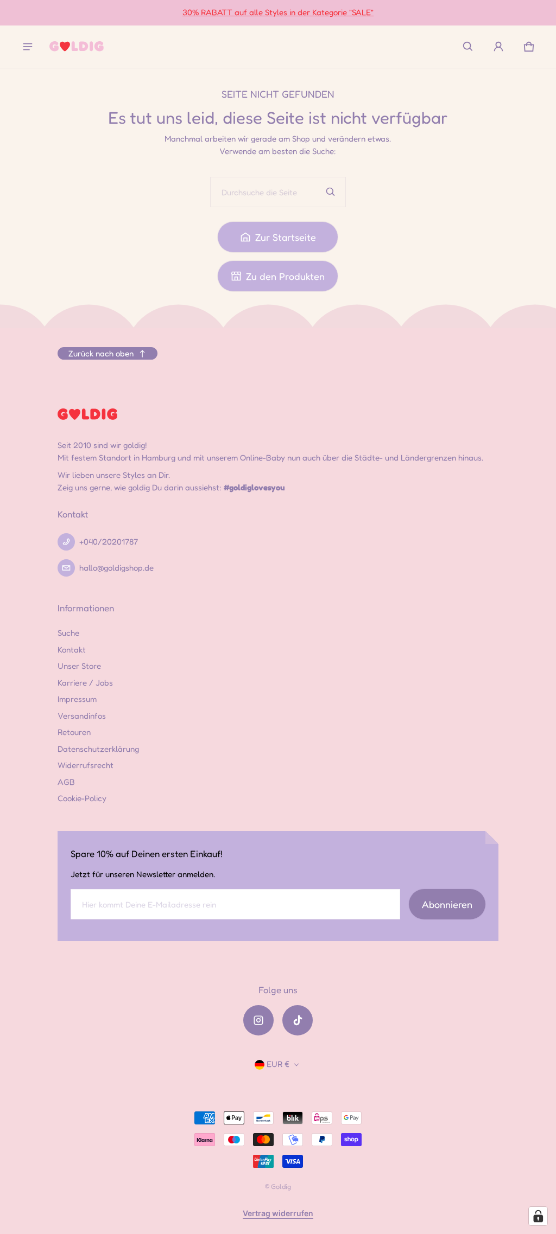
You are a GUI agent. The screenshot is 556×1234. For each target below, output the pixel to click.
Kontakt (72, 649)
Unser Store (79, 666)
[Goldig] (76, 46)
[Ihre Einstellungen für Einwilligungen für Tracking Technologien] (538, 1216)
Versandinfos (82, 716)
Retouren (74, 732)
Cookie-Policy (82, 798)
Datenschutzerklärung (98, 749)
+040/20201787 (108, 541)
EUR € (278, 1064)
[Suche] (330, 192)
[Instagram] (258, 1020)
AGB (66, 782)
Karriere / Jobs (85, 682)
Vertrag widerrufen (278, 1213)
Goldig (281, 1186)
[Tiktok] (297, 1020)
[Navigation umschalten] (27, 46)
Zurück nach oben (101, 353)
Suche (68, 633)
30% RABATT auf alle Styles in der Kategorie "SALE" (278, 12)
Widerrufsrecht (85, 765)
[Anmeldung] (498, 46)
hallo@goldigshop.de (116, 567)
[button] (468, 46)
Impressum (77, 699)
